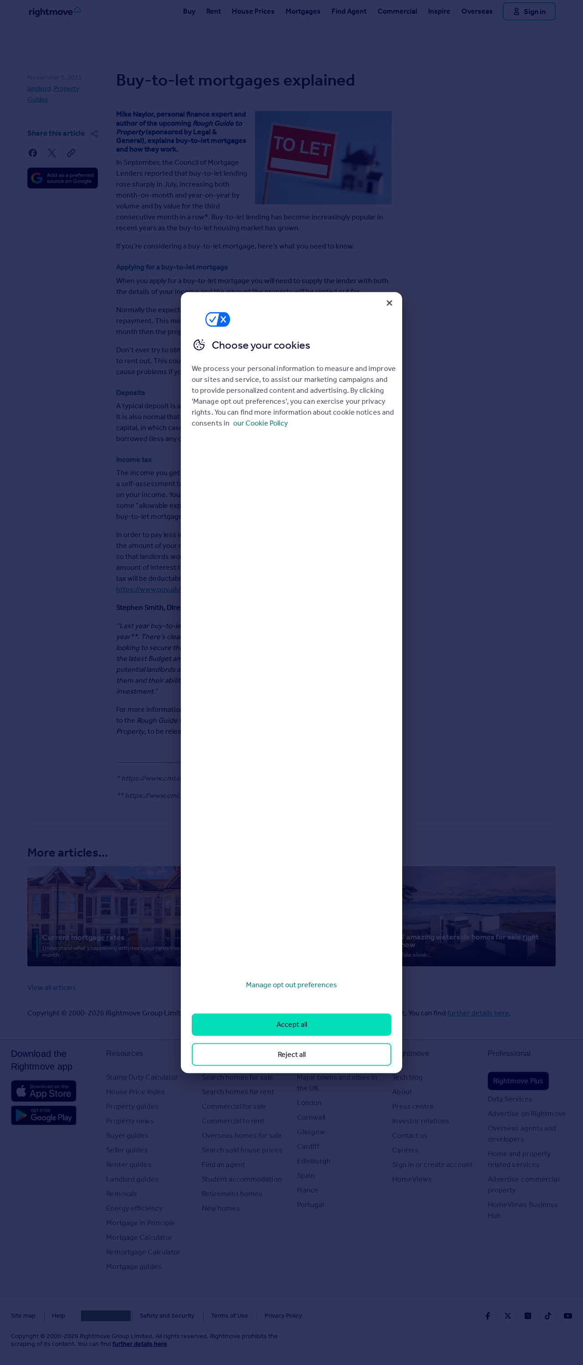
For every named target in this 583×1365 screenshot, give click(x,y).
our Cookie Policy (260, 423)
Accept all (291, 1024)
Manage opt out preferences (291, 984)
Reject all (292, 1054)
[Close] (389, 303)
